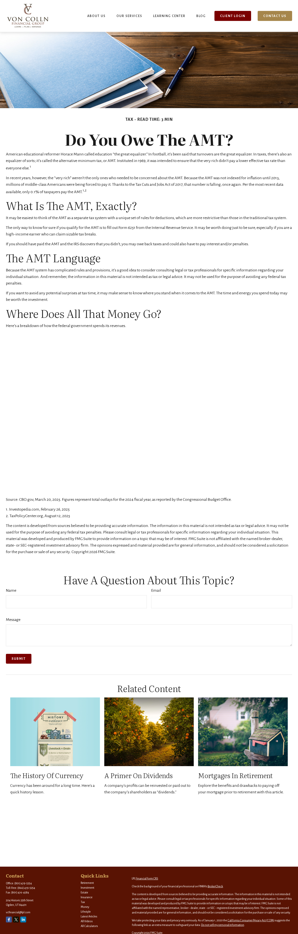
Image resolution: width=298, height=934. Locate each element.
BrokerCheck (215, 886)
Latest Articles (89, 916)
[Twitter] (16, 919)
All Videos (87, 921)
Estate (84, 892)
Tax (83, 902)
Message (13, 619)
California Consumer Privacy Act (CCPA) (251, 920)
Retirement (87, 883)
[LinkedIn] (23, 919)
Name (11, 590)
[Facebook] (9, 919)
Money (85, 906)
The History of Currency (46, 775)
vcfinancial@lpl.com (18, 912)
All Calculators (89, 926)
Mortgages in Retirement (235, 775)
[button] (96, 16)
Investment (87, 887)
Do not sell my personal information (222, 925)
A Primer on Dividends (138, 775)
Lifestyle (86, 911)
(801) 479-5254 (23, 883)
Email (156, 590)
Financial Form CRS (147, 878)
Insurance (86, 897)
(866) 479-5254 (26, 888)
